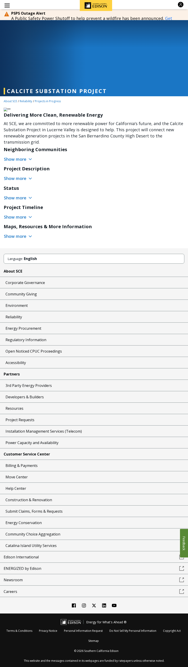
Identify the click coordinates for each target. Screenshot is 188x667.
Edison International (21, 557)
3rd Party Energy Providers (29, 385)
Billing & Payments (22, 465)
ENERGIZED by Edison (22, 568)
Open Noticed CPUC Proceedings (34, 351)
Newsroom (13, 579)
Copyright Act (172, 631)
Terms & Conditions (19, 631)
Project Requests (20, 419)
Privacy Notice (48, 631)
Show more (16, 159)
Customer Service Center (27, 454)
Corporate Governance (25, 282)
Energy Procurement (23, 328)
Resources (14, 408)
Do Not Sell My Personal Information (132, 631)
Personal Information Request (83, 631)
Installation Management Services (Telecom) (44, 431)
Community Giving (21, 294)
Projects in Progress (48, 101)
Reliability (26, 101)
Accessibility (16, 362)
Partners (12, 374)
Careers (10, 591)
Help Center (16, 488)
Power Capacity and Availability (32, 442)
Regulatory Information (26, 339)
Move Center (17, 476)
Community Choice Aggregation (33, 534)
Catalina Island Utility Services (31, 545)
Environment (17, 305)
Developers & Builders (25, 396)
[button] (7, 5)
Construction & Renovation (29, 499)
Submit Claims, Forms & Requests (34, 511)
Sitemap (93, 641)
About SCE (10, 101)
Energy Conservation (24, 522)
